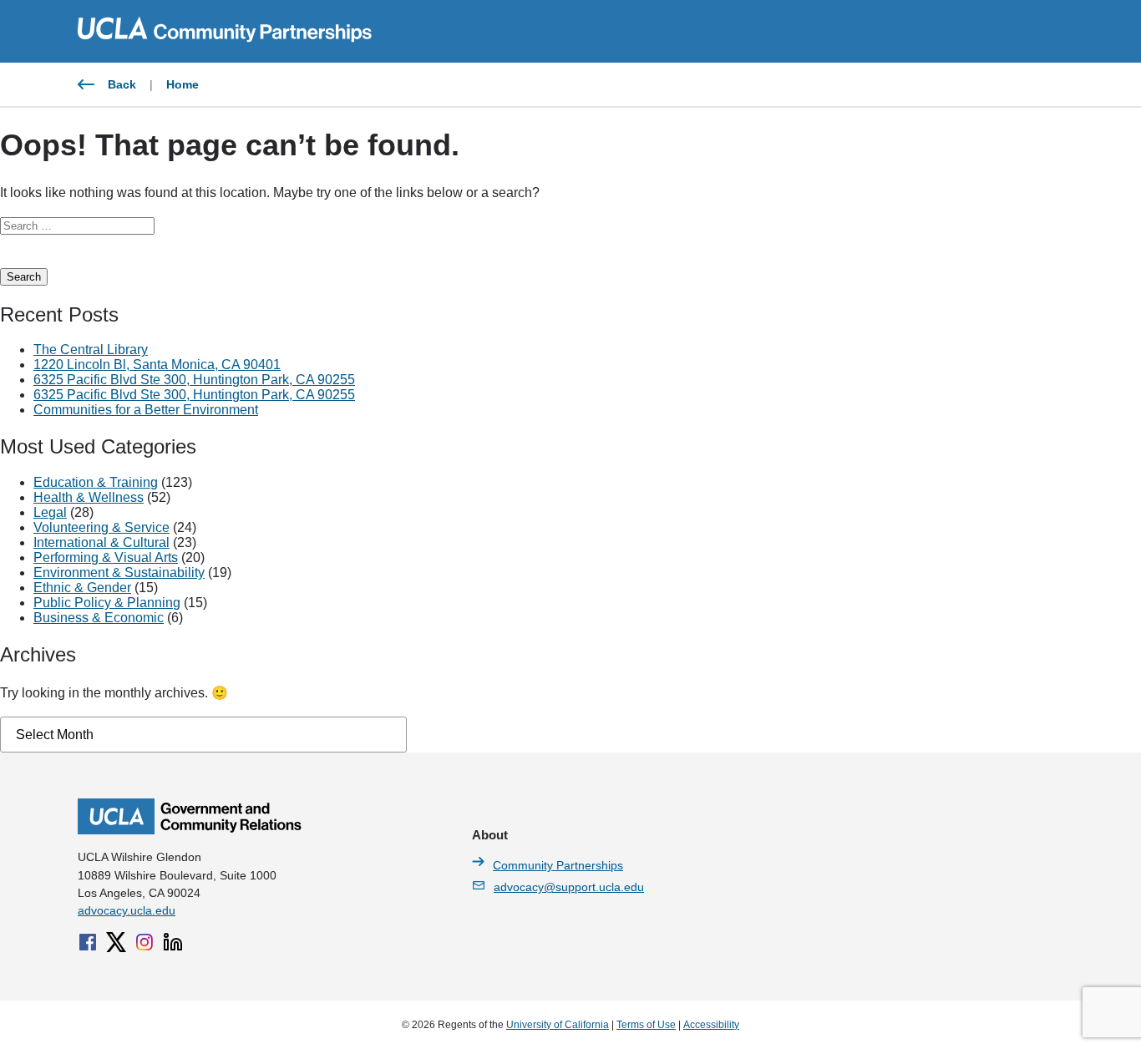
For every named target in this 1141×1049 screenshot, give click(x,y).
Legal (50, 512)
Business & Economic (98, 618)
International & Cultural (101, 542)
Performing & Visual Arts (105, 557)
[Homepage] (190, 830)
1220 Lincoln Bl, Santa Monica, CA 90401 (157, 364)
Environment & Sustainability (119, 572)
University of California (557, 1025)
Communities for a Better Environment (145, 410)
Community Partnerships (558, 865)
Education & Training (95, 482)
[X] (116, 942)
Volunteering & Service (101, 527)
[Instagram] (144, 942)
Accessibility (711, 1025)
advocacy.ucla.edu (126, 910)
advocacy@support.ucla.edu (569, 887)
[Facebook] (88, 942)
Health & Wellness (88, 497)
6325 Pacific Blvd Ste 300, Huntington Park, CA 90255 (194, 379)
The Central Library (90, 349)
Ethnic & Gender (82, 587)
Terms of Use (646, 1025)
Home (182, 84)
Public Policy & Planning (106, 602)
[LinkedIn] (173, 942)
